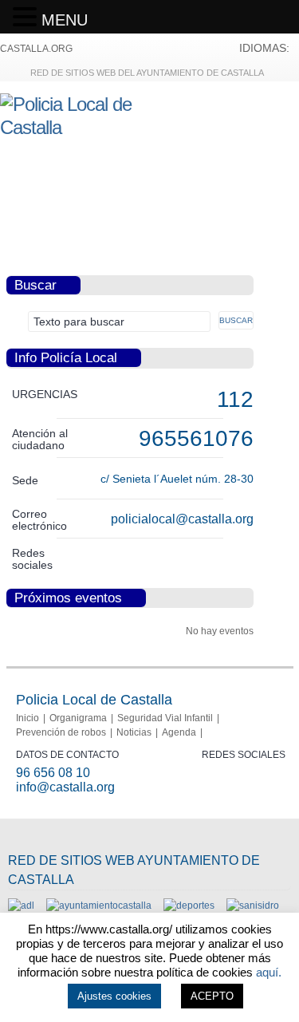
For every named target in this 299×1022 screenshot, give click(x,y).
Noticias (133, 732)
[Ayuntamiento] (98, 905)
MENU (64, 20)
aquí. (268, 972)
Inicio (27, 718)
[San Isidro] (252, 905)
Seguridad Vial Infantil (165, 718)
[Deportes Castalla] (188, 905)
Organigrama (78, 718)
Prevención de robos (61, 732)
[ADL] (21, 905)
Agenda (179, 732)
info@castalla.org (65, 787)
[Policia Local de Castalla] (88, 127)
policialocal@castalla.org (182, 519)
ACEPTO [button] (212, 996)
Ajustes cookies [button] (114, 996)
